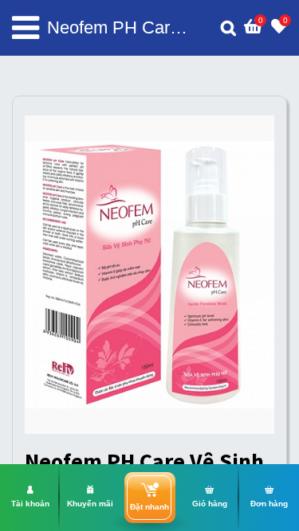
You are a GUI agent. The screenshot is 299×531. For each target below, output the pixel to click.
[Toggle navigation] (25, 28)
